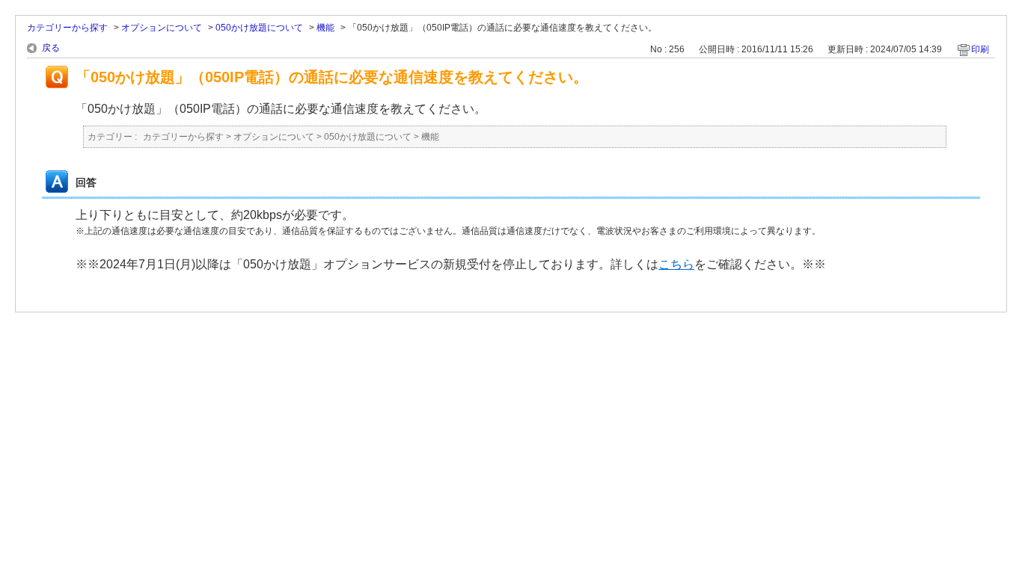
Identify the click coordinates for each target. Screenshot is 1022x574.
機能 (325, 27)
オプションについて (161, 27)
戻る (51, 48)
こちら (676, 264)
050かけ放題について (259, 27)
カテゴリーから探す (67, 27)
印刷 (980, 49)
